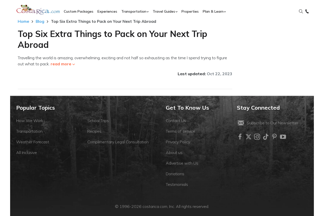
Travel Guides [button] (164, 11)
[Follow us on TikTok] (266, 136)
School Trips (98, 120)
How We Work (29, 120)
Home (23, 21)
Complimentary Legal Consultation (118, 141)
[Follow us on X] (249, 136)
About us (174, 152)
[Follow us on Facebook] (240, 136)
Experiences (107, 11)
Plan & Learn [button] (213, 11)
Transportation (29, 131)
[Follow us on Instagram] (257, 136)
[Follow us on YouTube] (283, 136)
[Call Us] (307, 11)
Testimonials (177, 184)
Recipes (94, 131)
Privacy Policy (178, 141)
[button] (301, 11)
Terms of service (180, 131)
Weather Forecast (32, 141)
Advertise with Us (182, 163)
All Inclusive (26, 152)
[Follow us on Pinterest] (274, 136)
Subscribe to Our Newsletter (272, 122)
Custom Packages (78, 11)
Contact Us (176, 120)
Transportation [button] (133, 11)
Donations (175, 173)
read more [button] (61, 63)
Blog (40, 21)
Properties (190, 11)
